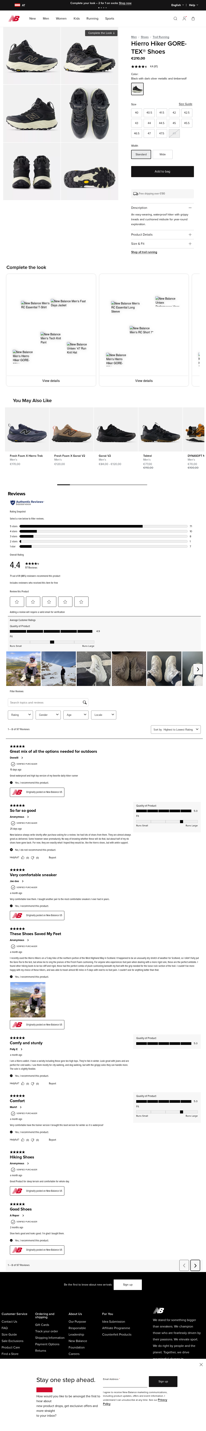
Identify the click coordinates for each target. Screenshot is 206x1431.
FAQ (5, 1328)
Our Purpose (77, 1322)
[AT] (15, 5)
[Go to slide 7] (140, 485)
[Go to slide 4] (106, 8)
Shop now (117, 3)
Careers (74, 1354)
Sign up (128, 1284)
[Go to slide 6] (128, 485)
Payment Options (47, 1344)
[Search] (175, 18)
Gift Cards (42, 1325)
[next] (192, 432)
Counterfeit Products (116, 1335)
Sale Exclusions (12, 1341)
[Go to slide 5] (115, 485)
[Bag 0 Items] (193, 18)
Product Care (11, 1347)
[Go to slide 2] (102, 8)
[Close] (201, 1364)
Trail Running (161, 37)
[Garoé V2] (116, 429)
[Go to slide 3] (104, 8)
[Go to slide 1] (99, 8)
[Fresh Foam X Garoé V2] (71, 429)
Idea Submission (113, 1322)
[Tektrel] (160, 429)
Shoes (145, 37)
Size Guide (185, 104)
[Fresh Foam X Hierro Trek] (27, 429)
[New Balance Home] (15, 18)
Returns (40, 1351)
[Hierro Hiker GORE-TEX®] (32, 55)
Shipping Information (50, 1338)
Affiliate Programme (116, 1328)
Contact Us (9, 1322)
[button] (184, 18)
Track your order (46, 1331)
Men (134, 37)
